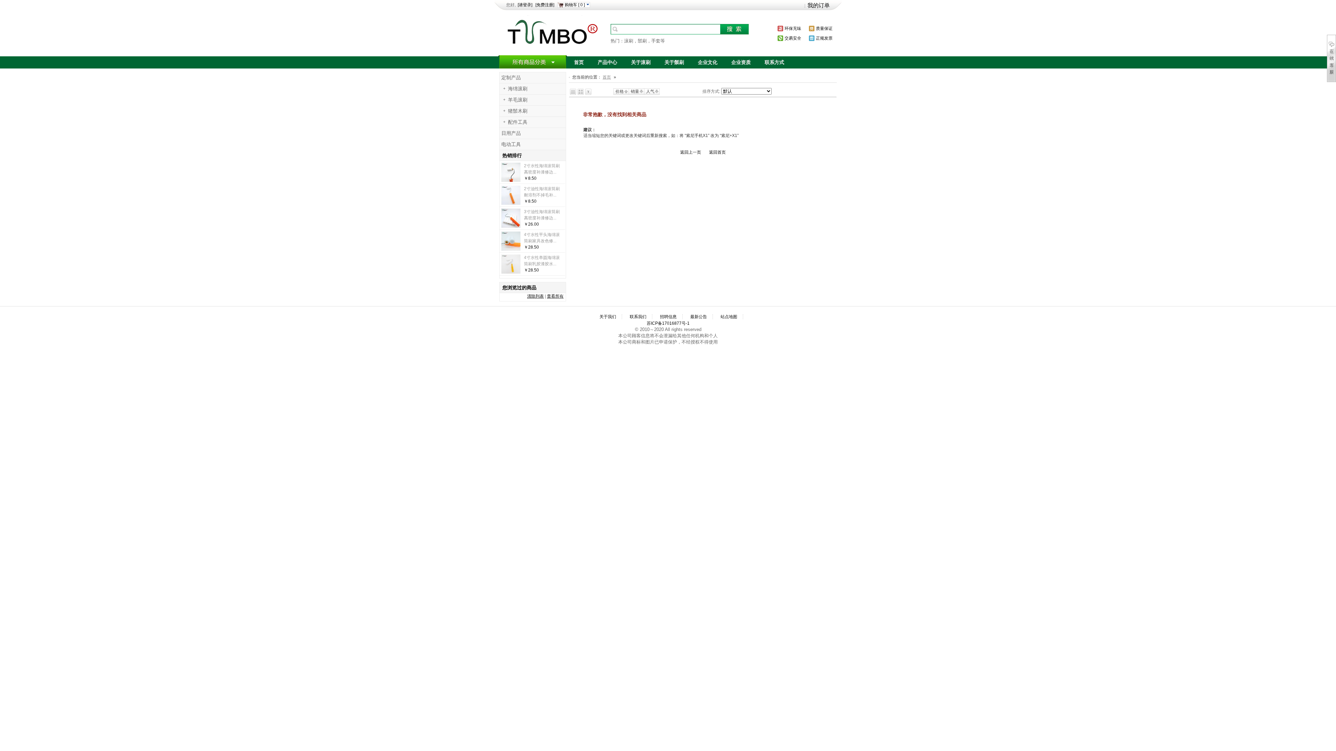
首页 (579, 62)
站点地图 (729, 316)
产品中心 (607, 62)
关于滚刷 (641, 62)
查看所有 (555, 296)
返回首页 (717, 152)
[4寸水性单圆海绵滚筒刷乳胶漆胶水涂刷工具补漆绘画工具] (510, 272)
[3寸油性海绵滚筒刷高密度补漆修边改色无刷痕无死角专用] (510, 226)
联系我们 (638, 316)
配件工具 (517, 122)
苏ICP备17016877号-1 (668, 323)
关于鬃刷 (674, 62)
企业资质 (741, 62)
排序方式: (711, 91)
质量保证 (824, 28)
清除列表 (535, 296)
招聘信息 (668, 316)
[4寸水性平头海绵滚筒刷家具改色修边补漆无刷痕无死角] (510, 249)
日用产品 (511, 133)
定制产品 (511, 77)
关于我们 (607, 316)
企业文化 (707, 62)
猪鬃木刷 (517, 111)
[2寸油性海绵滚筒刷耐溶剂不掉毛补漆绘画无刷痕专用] (510, 203)
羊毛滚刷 (517, 100)
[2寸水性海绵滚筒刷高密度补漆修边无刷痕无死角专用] (510, 180)
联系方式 (774, 62)
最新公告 (698, 316)
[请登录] (525, 4)
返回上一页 (690, 152)
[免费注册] (544, 4)
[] (575, 4)
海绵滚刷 (517, 88)
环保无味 (793, 28)
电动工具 (511, 144)
